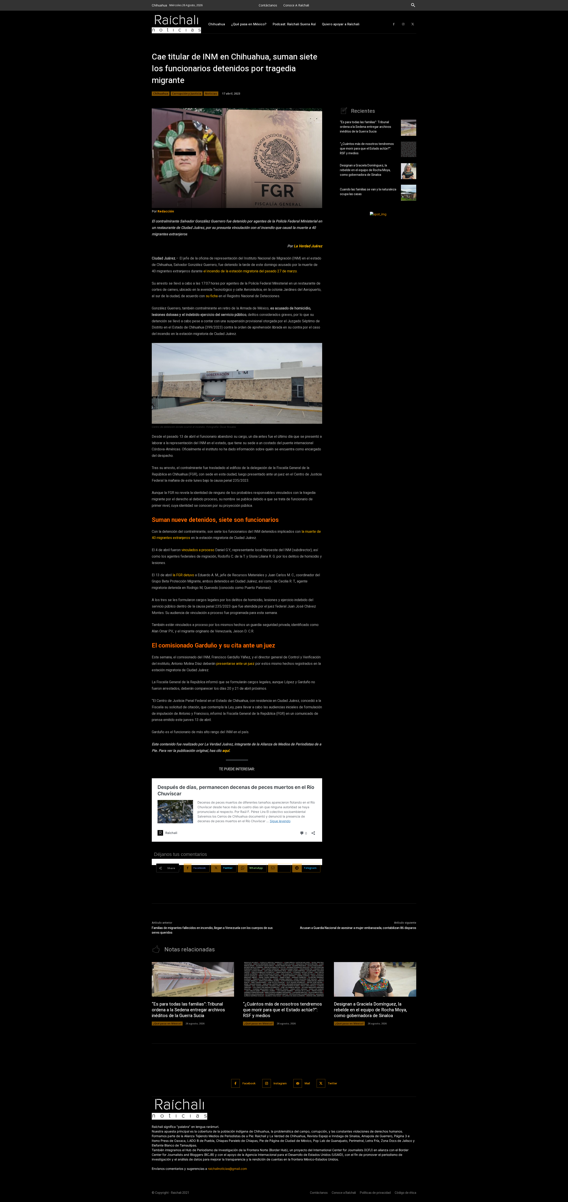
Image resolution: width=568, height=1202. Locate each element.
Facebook (249, 1083)
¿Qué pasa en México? (167, 1023)
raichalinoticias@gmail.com (227, 1168)
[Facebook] (393, 24)
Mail (307, 1083)
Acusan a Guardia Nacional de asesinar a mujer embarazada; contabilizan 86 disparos (358, 928)
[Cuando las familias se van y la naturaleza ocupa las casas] (408, 193)
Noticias (211, 93)
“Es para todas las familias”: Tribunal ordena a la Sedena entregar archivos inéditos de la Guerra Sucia (365, 127)
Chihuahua (160, 93)
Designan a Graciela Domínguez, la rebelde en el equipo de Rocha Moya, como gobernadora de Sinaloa (365, 170)
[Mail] (297, 1083)
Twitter (332, 1083)
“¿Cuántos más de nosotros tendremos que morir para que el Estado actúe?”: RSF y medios (367, 149)
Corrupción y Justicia (186, 93)
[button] (413, 5)
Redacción (166, 211)
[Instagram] (403, 24)
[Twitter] (412, 24)
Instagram (280, 1083)
